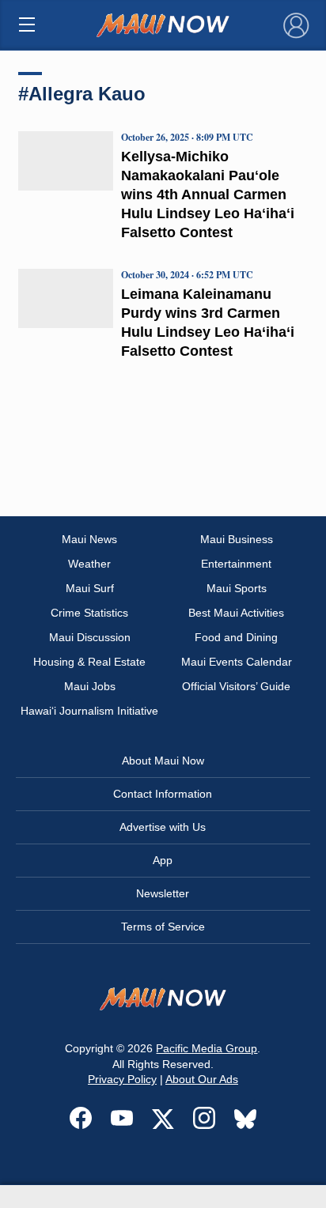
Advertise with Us (162, 827)
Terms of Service (163, 926)
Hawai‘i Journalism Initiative (89, 710)
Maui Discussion (90, 637)
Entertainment (236, 563)
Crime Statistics (89, 612)
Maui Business (236, 539)
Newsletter (162, 893)
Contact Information (162, 793)
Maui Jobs (90, 686)
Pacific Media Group (206, 1048)
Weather (89, 563)
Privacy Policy (122, 1079)
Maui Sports (237, 588)
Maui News (89, 539)
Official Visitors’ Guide (236, 686)
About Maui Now (163, 760)
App (162, 860)
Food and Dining (236, 637)
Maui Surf (90, 588)
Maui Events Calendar (236, 661)
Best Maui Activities (236, 612)
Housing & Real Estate (89, 661)
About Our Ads (201, 1079)
